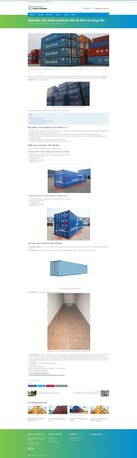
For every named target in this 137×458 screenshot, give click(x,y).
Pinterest (51, 386)
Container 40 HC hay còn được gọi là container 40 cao (42, 122)
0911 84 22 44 (87, 8)
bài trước (40, 391)
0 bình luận (44, 69)
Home (29, 23)
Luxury (51, 69)
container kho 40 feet (36, 380)
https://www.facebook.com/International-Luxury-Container (49, 375)
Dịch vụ (58, 14)
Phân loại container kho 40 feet (36, 119)
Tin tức (66, 14)
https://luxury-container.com (41, 373)
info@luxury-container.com (102, 8)
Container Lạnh (52, 440)
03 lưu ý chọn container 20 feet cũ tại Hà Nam (48, 393)
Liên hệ (73, 14)
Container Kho (52, 438)
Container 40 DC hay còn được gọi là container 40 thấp (43, 120)
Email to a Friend (62, 386)
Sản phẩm (49, 14)
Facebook (33, 386)
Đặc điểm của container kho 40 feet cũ (38, 117)
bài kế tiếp (97, 391)
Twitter (42, 386)
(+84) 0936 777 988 (33, 442)
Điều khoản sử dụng (74, 440)
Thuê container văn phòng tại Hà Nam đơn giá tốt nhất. (86, 393)
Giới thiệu (41, 14)
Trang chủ (32, 14)
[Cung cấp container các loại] (37, 7)
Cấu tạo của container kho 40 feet (37, 123)
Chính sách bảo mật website (76, 438)
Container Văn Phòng (54, 442)
